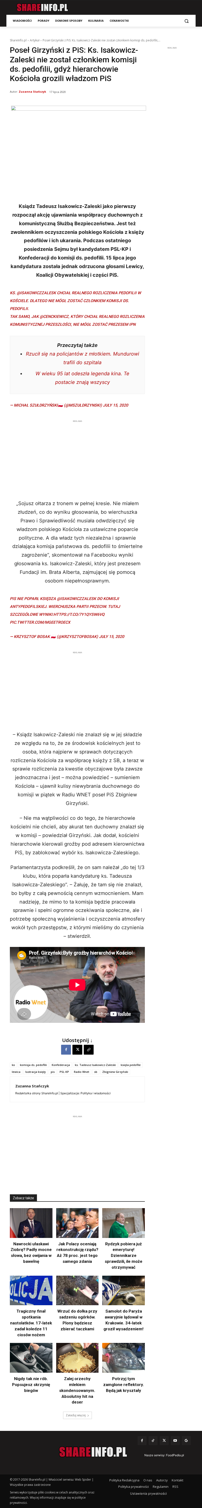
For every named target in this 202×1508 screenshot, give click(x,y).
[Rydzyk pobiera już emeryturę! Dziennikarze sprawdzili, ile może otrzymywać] (123, 1223)
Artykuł (34, 40)
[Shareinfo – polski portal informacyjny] (42, 7)
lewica (16, 1072)
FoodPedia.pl (175, 1455)
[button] (186, 21)
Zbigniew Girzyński (115, 1072)
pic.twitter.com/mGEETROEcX (40, 622)
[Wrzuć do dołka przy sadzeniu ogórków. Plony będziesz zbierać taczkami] (77, 1290)
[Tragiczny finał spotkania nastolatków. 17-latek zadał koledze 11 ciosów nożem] (31, 1290)
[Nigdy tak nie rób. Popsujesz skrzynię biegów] (31, 1358)
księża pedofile (131, 1065)
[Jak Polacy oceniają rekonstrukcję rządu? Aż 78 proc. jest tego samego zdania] (77, 1223)
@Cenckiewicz (54, 316)
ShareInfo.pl (18, 40)
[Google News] (186, 1440)
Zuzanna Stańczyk (32, 91)
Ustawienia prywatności (148, 1493)
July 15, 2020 (115, 405)
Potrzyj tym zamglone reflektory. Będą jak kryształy (123, 1384)
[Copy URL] (89, 1050)
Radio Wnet (81, 1072)
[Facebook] (66, 1050)
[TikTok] (153, 1440)
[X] (77, 1050)
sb (95, 1072)
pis (53, 1072)
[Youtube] (175, 1440)
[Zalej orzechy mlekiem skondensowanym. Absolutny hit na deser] (77, 1358)
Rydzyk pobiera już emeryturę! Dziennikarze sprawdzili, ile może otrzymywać (123, 1255)
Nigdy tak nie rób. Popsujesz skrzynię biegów (31, 1384)
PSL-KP (64, 1072)
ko (13, 1065)
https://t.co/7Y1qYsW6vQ (78, 614)
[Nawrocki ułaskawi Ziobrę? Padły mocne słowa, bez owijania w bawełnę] (31, 1223)
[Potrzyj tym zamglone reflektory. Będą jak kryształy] (123, 1358)
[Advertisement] (77, 458)
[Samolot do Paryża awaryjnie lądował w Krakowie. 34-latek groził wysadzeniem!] (123, 1290)
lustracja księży (35, 1072)
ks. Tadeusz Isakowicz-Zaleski (95, 1065)
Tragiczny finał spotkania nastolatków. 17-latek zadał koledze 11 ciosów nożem (31, 1323)
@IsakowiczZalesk (36, 293)
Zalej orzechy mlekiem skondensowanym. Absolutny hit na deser (77, 1390)
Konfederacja (61, 1065)
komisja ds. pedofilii (33, 1065)
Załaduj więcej (76, 1415)
